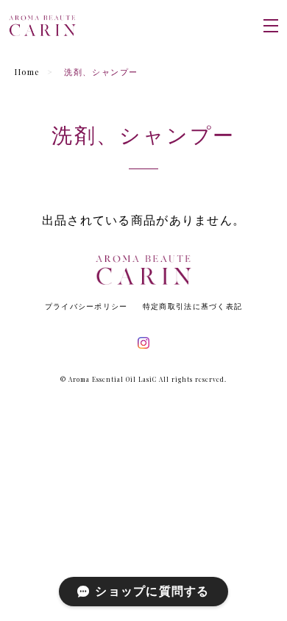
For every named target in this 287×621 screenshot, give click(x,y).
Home (27, 71)
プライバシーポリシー (86, 306)
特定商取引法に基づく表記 (192, 306)
